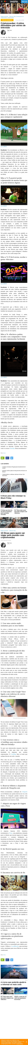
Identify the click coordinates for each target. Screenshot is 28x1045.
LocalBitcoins (15, 946)
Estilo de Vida (12, 16)
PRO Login (24, 1)
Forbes (4, 954)
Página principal (4, 16)
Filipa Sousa (9, 30)
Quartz (4, 453)
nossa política (20, 1043)
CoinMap (13, 754)
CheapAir (24, 791)
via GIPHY (4, 146)
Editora (8, 31)
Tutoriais (12, 448)
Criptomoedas (10, 17)
